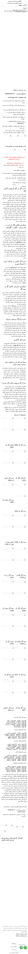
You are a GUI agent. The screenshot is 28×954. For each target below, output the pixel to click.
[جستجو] (1, 3)
